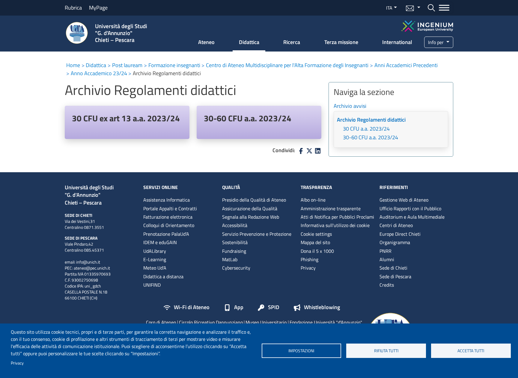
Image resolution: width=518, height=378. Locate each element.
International (397, 42)
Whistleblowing (322, 307)
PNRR (385, 251)
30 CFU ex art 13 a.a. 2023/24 (126, 118)
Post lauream (127, 65)
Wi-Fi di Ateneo (192, 307)
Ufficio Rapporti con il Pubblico (410, 208)
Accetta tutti (470, 351)
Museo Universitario (266, 322)
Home (73, 65)
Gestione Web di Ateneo (404, 199)
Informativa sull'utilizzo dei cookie (335, 225)
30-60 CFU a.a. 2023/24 (247, 118)
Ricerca (291, 42)
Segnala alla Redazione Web (250, 216)
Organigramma (395, 242)
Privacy (17, 363)
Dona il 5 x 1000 (317, 251)
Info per (436, 42)
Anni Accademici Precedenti (406, 65)
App (238, 307)
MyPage (98, 8)
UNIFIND (152, 284)
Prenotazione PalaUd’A (166, 234)
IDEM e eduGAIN (160, 242)
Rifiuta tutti (386, 351)
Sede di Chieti (393, 267)
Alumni (387, 259)
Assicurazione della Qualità (249, 208)
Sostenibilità (235, 242)
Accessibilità (234, 225)
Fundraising (234, 251)
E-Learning (154, 259)
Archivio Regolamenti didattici (371, 120)
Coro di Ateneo (161, 322)
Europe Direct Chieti (400, 234)
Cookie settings (316, 234)
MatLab (229, 259)
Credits (387, 284)
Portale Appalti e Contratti (170, 208)
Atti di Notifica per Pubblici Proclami (337, 216)
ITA (389, 7)
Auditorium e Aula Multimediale (412, 216)
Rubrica (73, 8)
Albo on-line (313, 199)
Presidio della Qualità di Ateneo (254, 199)
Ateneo (206, 42)
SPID (273, 307)
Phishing (309, 259)
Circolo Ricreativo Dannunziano (211, 322)
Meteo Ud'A (154, 267)
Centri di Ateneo (396, 225)
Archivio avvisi (350, 106)
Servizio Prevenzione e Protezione (256, 234)
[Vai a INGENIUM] (427, 25)
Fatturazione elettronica (167, 216)
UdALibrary (154, 251)
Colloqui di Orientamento (168, 225)
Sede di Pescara (395, 276)
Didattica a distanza (163, 276)
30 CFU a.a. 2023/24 (366, 129)
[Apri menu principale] (444, 7)
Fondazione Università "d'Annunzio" (326, 322)
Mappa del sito (315, 242)
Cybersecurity (236, 267)
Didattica (249, 42)
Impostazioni (301, 351)
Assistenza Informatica (166, 199)
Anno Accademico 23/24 (99, 73)
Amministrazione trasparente (331, 208)
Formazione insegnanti (174, 65)
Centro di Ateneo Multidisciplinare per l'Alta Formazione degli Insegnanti (287, 65)
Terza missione (341, 42)
